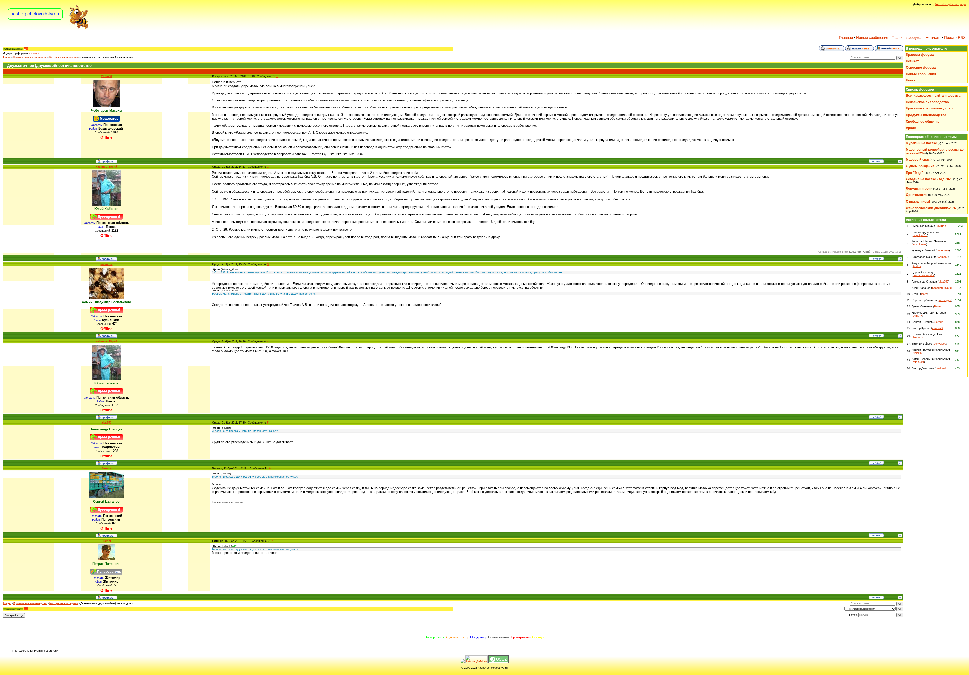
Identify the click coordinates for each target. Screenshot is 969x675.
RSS (962, 38)
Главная (846, 38)
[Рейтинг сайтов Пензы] (463, 662)
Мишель (942, 225)
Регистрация (958, 4)
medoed (941, 368)
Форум (7, 57)
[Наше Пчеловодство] (48, 28)
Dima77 (917, 315)
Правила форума (906, 38)
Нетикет (933, 38)
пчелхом (106, 264)
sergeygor (945, 300)
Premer (106, 540)
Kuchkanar (919, 244)
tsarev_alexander (923, 275)
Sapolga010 (920, 235)
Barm (937, 306)
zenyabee (940, 343)
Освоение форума (921, 67)
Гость (939, 4)
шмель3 (937, 328)
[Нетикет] (876, 161)
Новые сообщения (872, 38)
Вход (946, 4)
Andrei (917, 266)
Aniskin (917, 352)
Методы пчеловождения (63, 57)
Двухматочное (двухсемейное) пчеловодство (106, 57)
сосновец (34, 53)
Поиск (949, 38)
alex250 (106, 422)
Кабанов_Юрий (106, 166)
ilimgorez (918, 337)
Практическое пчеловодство (30, 57)
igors (924, 293)
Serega (106, 468)
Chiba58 (106, 76)
